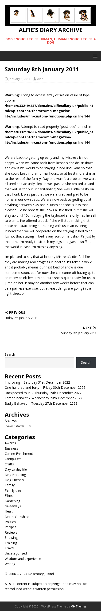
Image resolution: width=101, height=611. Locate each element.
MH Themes (78, 606)
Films (9, 495)
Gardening (12, 501)
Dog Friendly (14, 480)
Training (11, 543)
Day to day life (16, 469)
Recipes (10, 527)
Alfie (40, 79)
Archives (11, 420)
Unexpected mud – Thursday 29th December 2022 (43, 393)
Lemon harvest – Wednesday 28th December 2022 (43, 398)
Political (10, 522)
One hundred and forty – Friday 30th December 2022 (45, 387)
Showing (11, 537)
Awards (10, 443)
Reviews (11, 532)
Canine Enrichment (19, 453)
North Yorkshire (17, 516)
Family (10, 485)
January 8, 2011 (19, 79)
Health (10, 511)
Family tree (13, 490)
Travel (9, 548)
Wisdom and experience (23, 558)
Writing (10, 564)
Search (10, 354)
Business (11, 448)
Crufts (9, 464)
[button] (94, 55)
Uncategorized (16, 553)
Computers (13, 458)
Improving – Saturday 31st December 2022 (37, 382)
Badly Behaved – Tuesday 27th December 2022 (41, 403)
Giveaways (13, 506)
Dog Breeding (15, 474)
